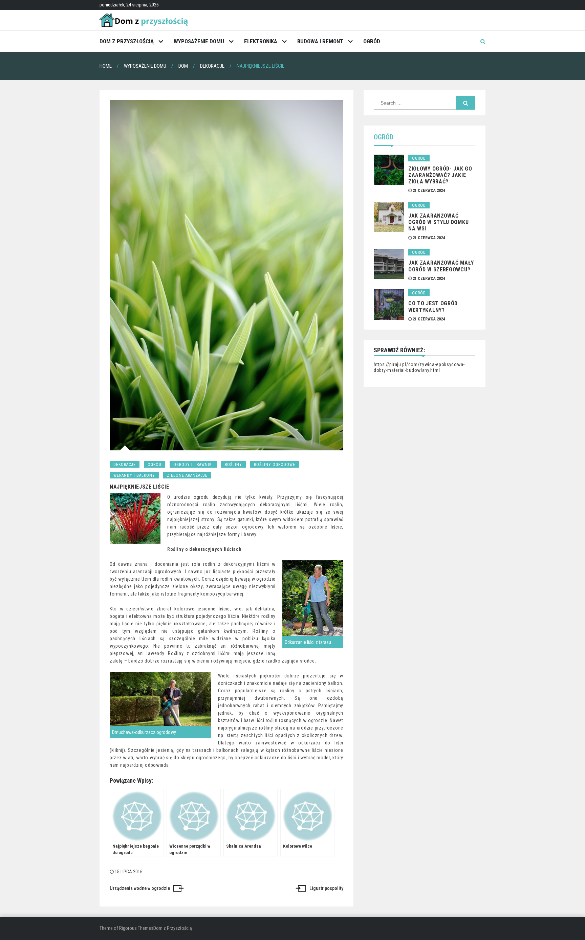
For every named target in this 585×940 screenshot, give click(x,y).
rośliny (233, 464)
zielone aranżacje (187, 475)
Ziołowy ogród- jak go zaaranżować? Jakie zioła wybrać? (440, 175)
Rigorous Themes (136, 928)
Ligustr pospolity (326, 888)
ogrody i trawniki (193, 464)
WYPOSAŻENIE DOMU (199, 41)
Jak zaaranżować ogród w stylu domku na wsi (438, 222)
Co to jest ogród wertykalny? (433, 306)
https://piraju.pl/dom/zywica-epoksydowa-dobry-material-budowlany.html (419, 367)
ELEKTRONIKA (260, 41)
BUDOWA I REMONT (320, 41)
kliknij (117, 750)
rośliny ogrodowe (274, 464)
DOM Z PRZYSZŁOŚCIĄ (127, 41)
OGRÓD (371, 41)
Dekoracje (124, 464)
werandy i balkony (134, 475)
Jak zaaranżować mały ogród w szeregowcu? (441, 266)
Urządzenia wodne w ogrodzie (140, 888)
